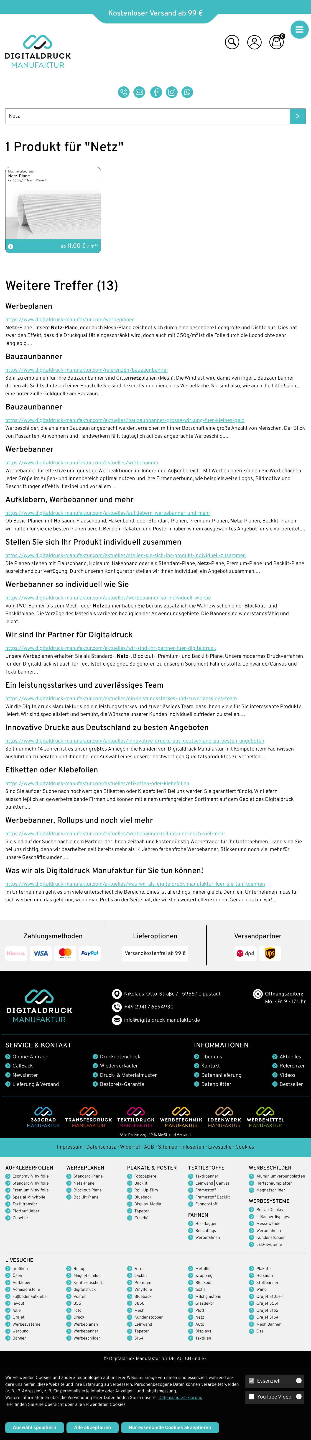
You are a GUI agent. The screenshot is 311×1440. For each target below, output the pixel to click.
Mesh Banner (268, 1324)
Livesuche (220, 1147)
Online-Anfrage (30, 1057)
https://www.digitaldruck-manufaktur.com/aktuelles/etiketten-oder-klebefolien (97, 784)
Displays (203, 1331)
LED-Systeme (269, 1244)
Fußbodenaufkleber (30, 1296)
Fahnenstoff (206, 1204)
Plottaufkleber (26, 1211)
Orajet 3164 (267, 1317)
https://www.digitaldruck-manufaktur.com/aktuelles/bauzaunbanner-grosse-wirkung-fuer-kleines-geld (125, 420)
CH (188, 1359)
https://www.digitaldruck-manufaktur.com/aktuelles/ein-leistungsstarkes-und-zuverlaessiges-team (121, 699)
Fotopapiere (145, 1176)
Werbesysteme (27, 1324)
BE (204, 1359)
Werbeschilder (87, 1338)
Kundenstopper (270, 1237)
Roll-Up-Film (146, 1190)
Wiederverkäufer (119, 1066)
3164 (138, 1338)
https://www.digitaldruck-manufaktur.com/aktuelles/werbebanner (82, 463)
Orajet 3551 (267, 1303)
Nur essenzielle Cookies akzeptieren (170, 1428)
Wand (261, 1289)
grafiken (20, 1269)
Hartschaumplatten (274, 1183)
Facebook (156, 92)
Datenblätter (216, 1084)
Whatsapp (187, 92)
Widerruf (130, 1147)
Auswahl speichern (34, 1428)
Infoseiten (192, 1147)
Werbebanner (86, 1331)
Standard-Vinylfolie (31, 1183)
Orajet (19, 1317)
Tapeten (142, 1211)
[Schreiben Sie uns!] (139, 92)
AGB (149, 1147)
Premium (142, 1283)
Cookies (244, 1147)
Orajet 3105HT (270, 1296)
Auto (199, 1324)
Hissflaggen (206, 1224)
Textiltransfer (25, 1204)
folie (17, 1310)
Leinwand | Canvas (212, 1183)
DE (172, 1359)
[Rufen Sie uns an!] (124, 92)
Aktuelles (290, 1057)
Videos (288, 1075)
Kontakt (210, 1066)
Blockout (203, 1283)
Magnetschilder (270, 1190)
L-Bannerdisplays (272, 1217)
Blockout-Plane (88, 1190)
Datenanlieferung (221, 1075)
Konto (254, 43)
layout (18, 1303)
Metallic (202, 1269)
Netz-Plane (84, 1183)
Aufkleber (22, 1283)
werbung (20, 1331)
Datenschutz (101, 1147)
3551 (78, 1303)
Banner (19, 1338)
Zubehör (20, 1218)
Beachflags (205, 1231)
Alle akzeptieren (92, 1428)
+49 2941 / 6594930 (149, 1007)
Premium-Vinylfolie (31, 1190)
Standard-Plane (88, 1176)
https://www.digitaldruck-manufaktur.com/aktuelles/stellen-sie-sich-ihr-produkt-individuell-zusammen (125, 556)
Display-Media (147, 1204)
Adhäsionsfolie (26, 1289)
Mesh (139, 1310)
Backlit (141, 1183)
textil (200, 1289)
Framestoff (205, 1190)
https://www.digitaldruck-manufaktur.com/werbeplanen (70, 320)
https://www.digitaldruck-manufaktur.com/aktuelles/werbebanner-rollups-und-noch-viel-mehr (115, 834)
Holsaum (264, 1275)
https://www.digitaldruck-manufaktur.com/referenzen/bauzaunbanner (86, 370)
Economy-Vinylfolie (31, 1176)
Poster (80, 1296)
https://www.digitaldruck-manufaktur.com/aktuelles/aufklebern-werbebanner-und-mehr (107, 513)
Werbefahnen (207, 1237)
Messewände (268, 1224)
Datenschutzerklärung (180, 1398)
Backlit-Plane (86, 1197)
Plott (199, 1310)
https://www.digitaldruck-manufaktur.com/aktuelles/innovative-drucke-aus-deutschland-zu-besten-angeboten (134, 741)
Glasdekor (204, 1303)
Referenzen (293, 1066)
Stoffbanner (267, 1283)
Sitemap (167, 1147)
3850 (139, 1303)
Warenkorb (276, 43)
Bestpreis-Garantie (122, 1084)
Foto (78, 1310)
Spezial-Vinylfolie (29, 1197)
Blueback (143, 1197)
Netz (199, 1317)
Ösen (17, 1275)
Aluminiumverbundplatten (280, 1176)
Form (139, 1269)
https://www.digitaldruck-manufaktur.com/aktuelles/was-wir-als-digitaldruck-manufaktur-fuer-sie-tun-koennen (135, 884)
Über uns (211, 1057)
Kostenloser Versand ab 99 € (155, 13)
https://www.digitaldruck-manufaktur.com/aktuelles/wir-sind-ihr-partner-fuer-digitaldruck (110, 648)
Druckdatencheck (120, 1057)
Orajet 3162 (267, 1310)
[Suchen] (298, 116)
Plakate (263, 1269)
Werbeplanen (86, 1324)
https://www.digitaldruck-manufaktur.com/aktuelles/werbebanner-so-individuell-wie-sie (108, 598)
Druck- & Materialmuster (128, 1075)
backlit (140, 1275)
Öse (260, 1331)
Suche (232, 43)
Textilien (203, 1338)
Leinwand (143, 1324)
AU (180, 1359)
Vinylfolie (143, 1289)
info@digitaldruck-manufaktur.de (162, 1020)
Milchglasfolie (208, 1296)
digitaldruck (85, 1289)
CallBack (23, 1066)
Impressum (69, 1147)
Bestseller (291, 1084)
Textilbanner (206, 1176)
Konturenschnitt (89, 1283)
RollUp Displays (271, 1210)
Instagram (172, 92)
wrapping (203, 1275)
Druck (79, 1317)
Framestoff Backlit (212, 1197)
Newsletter (25, 1075)
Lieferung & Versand (36, 1084)
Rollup (79, 1269)
